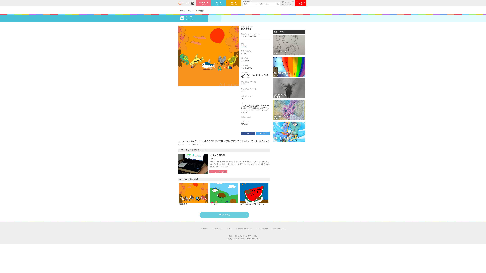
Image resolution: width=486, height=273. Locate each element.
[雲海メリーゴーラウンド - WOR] (289, 132)
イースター (215, 204)
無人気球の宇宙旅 (281, 73)
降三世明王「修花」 (282, 116)
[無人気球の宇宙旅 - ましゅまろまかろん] (289, 67)
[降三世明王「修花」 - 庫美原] (289, 110)
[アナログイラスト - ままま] (289, 45)
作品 (190, 10)
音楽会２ (183, 204)
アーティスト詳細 (218, 171)
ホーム (182, 10)
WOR (276, 140)
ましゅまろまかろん (281, 75)
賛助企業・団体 (279, 228)
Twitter (264, 133)
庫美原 (276, 118)
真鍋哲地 (277, 97)
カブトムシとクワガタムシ (252, 204)
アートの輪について (244, 228)
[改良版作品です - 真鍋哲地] (289, 88)
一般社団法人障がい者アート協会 (245, 236)
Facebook (249, 133)
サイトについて (288, 2)
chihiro (243, 46)
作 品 (218, 3)
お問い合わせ (287, 5)
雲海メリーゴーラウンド (283, 138)
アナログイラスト (281, 51)
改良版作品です (280, 95)
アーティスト (203, 3)
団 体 (233, 3)
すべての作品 (224, 214)
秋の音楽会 (199, 10)
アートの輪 (186, 3)
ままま (276, 53)
